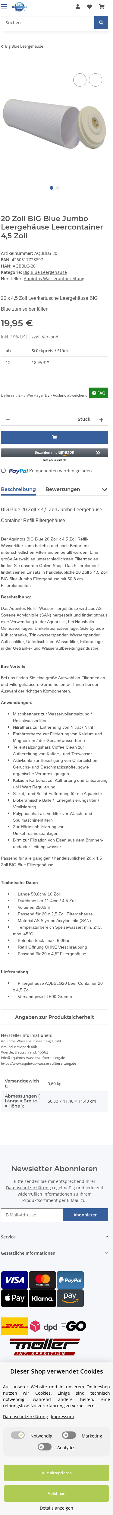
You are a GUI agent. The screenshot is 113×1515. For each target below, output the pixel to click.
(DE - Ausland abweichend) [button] (66, 395)
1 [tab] (51, 188)
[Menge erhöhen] (101, 419)
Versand (50, 337)
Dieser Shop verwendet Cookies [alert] (56, 1371)
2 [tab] (57, 188)
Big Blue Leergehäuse (45, 272)
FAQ (100, 393)
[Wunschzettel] (89, 7)
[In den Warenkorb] (6, 65)
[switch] (18, 1435)
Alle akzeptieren (57, 1472)
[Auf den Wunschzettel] (95, 80)
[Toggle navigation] (4, 4)
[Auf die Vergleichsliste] (79, 80)
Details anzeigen (56, 1508)
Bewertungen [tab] (63, 489)
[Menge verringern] (7, 419)
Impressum (62, 1416)
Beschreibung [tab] (18, 489)
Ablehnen (56, 1493)
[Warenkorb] (102, 7)
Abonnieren (86, 1215)
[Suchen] (101, 22)
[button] (77, 7)
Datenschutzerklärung (28, 1187)
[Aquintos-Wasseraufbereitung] (19, 7)
